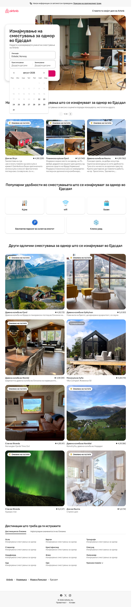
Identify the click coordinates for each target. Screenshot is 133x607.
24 (14, 104)
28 (34, 104)
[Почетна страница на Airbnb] (11, 11)
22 (39, 99)
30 (44, 104)
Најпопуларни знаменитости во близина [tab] (48, 531)
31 (14, 110)
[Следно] (70, 114)
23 (44, 99)
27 (29, 104)
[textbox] (21, 65)
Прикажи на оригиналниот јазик (87, 3)
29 (39, 104)
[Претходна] (61, 114)
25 (19, 104)
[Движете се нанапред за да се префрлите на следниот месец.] (44, 73)
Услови (72, 602)
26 (24, 104)
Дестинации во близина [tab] (15, 531)
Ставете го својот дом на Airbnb (108, 10)
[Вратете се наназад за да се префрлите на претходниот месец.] (14, 73)
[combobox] (32, 56)
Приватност (61, 602)
